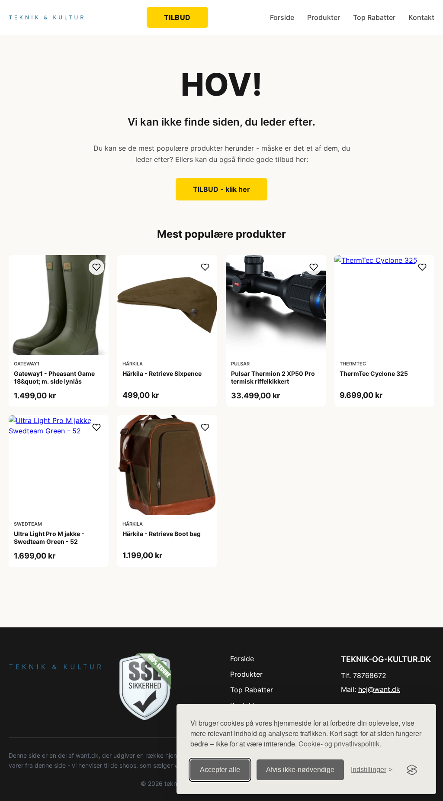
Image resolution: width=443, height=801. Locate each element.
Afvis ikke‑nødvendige (300, 769)
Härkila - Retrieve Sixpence (162, 373)
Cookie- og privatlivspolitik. (340, 744)
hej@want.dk (379, 689)
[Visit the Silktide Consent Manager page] (411, 769)
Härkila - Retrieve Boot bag (161, 533)
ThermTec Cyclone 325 (374, 373)
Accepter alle (220, 769)
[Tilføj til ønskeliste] (96, 267)
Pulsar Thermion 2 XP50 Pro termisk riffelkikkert (273, 377)
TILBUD (177, 17)
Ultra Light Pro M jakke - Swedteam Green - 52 (49, 537)
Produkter (323, 17)
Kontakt (421, 17)
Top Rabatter (374, 17)
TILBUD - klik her (221, 189)
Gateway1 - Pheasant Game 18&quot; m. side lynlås (54, 377)
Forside (282, 17)
